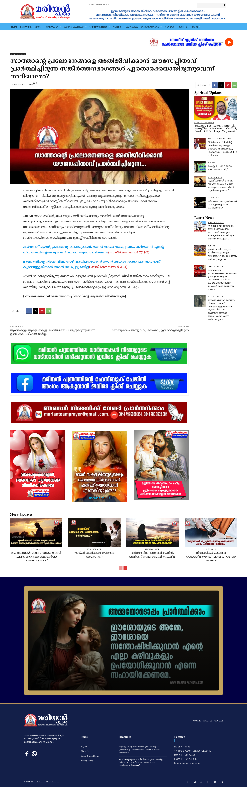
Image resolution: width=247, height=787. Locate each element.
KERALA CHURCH (216, 222)
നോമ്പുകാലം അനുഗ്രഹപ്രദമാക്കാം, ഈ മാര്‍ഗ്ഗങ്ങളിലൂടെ (150, 330)
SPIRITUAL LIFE (18, 54)
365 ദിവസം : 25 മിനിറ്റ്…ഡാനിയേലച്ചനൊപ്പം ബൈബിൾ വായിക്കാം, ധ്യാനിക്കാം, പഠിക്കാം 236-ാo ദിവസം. (222, 149)
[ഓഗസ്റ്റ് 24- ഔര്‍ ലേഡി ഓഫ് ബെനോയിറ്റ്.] (200, 166)
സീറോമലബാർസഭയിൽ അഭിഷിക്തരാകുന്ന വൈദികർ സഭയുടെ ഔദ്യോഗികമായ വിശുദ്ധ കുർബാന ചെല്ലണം (221, 232)
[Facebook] (215, 85)
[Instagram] (194, 782)
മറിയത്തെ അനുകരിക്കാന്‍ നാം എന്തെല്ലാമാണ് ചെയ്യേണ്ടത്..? (222, 204)
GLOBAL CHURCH (216, 296)
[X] (221, 85)
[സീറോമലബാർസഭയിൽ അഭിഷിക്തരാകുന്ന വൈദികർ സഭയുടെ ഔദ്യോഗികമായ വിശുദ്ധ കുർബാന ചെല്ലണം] (200, 226)
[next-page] (125, 568)
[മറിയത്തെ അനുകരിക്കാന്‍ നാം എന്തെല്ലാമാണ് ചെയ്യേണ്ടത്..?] (200, 202)
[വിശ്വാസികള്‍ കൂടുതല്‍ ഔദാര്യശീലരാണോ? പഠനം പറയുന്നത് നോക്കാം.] (211, 532)
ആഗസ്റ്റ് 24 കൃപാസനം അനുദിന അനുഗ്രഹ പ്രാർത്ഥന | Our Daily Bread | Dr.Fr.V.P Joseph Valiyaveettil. (215, 128)
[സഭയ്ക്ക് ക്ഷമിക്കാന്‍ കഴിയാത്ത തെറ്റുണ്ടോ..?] (94, 532)
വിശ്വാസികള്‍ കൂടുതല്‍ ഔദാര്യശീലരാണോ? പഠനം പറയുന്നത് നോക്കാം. (211, 556)
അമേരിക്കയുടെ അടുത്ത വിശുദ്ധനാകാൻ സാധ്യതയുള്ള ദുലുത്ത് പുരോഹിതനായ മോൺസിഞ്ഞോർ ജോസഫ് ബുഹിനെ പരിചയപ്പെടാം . (221, 310)
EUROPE (211, 246)
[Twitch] (208, 782)
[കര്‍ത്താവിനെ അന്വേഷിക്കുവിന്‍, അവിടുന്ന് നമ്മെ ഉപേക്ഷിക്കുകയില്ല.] (152, 532)
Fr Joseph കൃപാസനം (204, 122)
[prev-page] (120, 568)
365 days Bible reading (220, 138)
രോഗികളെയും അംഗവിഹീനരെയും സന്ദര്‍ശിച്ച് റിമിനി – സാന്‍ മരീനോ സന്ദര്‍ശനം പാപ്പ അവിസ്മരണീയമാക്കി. (141, 762)
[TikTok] (201, 782)
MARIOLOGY (213, 197)
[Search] (223, 5)
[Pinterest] (228, 85)
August (211, 162)
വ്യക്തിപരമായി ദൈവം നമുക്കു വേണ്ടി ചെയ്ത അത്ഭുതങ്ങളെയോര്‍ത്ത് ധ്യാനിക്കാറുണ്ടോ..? (36, 556)
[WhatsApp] (234, 85)
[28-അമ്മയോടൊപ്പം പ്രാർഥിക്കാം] (123, 640)
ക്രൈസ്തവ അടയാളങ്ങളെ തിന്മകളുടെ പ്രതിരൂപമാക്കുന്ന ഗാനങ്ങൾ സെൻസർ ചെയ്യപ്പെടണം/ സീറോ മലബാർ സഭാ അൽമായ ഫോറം (222, 280)
